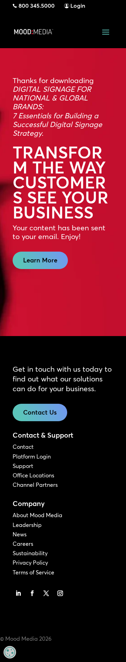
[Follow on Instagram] (60, 593)
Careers (23, 543)
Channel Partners (35, 484)
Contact (23, 446)
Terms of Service (33, 572)
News (20, 534)
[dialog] (10, 652)
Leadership (27, 524)
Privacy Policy (30, 562)
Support (23, 465)
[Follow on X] (46, 593)
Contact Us (40, 412)
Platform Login (32, 456)
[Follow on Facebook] (32, 593)
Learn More (40, 260)
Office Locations (33, 475)
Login (77, 5)
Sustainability (30, 553)
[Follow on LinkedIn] (18, 593)
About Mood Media (37, 515)
